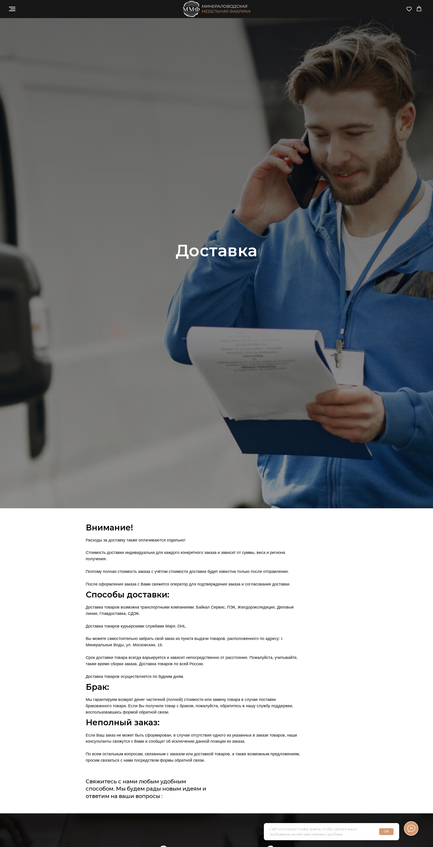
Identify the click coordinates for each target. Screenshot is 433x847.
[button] (409, 9)
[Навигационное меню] (12, 9)
